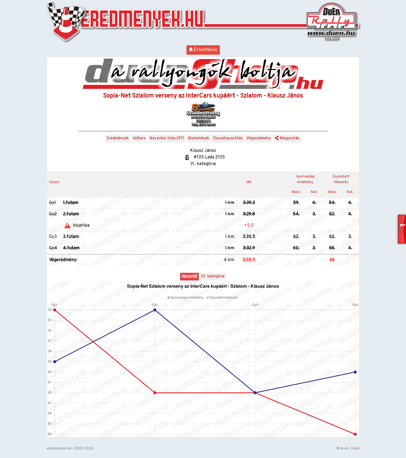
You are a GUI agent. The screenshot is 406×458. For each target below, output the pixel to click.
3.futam (71, 237)
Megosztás (288, 138)
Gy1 (52, 203)
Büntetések (198, 138)
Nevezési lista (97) (166, 138)
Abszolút (189, 276)
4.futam (71, 248)
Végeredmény (258, 138)
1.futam (70, 203)
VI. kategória (213, 276)
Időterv (139, 138)
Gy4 (53, 248)
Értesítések (205, 50)
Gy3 (53, 237)
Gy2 (53, 214)
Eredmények (118, 138)
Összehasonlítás (228, 138)
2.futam (71, 214)
